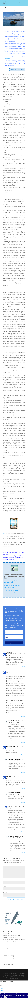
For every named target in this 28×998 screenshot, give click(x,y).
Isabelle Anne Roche (9, 10)
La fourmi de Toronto (11, 593)
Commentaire (6, 865)
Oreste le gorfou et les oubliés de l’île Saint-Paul (14, 939)
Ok (5, 997)
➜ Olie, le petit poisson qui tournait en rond (12, 586)
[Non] (6, 997)
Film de (6, 541)
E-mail (5, 886)
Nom (4, 880)
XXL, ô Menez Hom (7, 933)
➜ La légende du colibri (11, 590)
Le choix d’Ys (6, 952)
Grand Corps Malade (9, 55)
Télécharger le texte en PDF (17, 69)
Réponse (23, 666)
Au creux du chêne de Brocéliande (11, 941)
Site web (5, 892)
